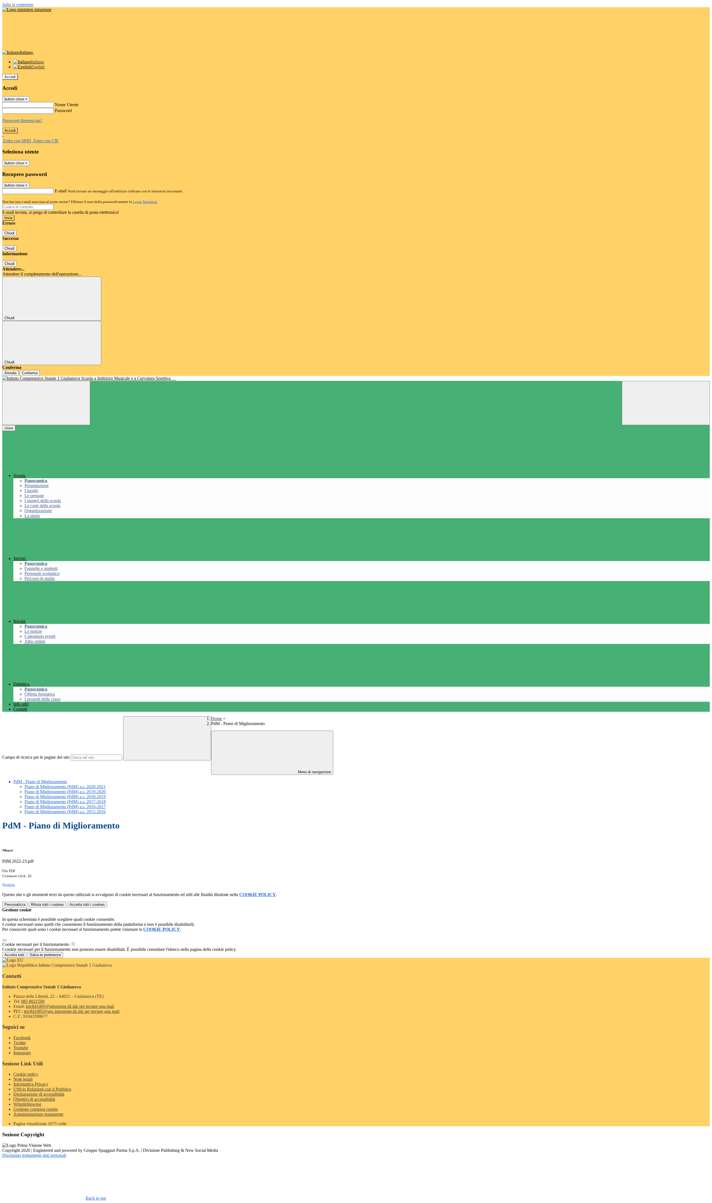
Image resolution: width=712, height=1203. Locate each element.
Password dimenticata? (22, 120)
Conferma (30, 373)
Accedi (10, 77)
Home (216, 718)
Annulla (10, 373)
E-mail (60, 190)
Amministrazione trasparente (38, 1114)
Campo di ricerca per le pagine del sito (36, 757)
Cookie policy (25, 1074)
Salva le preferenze (45, 955)
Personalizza (14, 904)
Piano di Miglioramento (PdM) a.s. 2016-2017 (65, 806)
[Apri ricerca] (666, 403)
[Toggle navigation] (46, 403)
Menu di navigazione (314, 772)
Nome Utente (66, 104)
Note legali (23, 1079)
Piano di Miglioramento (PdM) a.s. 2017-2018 (65, 801)
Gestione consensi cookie (35, 1109)
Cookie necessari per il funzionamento (36, 944)
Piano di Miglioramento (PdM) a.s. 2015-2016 (65, 811)
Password (63, 110)
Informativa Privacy (30, 1084)
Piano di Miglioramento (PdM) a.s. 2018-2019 (65, 796)
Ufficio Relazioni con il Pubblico (42, 1089)
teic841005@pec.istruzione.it (71, 1011)
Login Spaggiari (145, 202)
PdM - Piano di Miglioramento (40, 781)
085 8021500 (32, 1001)
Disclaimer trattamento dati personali (34, 1155)
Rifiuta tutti (47, 904)
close (8, 428)
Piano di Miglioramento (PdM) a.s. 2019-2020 (65, 791)
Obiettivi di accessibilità (34, 1099)
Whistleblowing (27, 1104)
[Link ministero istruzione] (26, 9)
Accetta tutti (87, 904)
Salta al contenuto (17, 4)
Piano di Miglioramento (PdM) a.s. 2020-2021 (65, 786)
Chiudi (9, 233)
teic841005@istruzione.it (70, 1006)
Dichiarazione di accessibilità (38, 1094)
